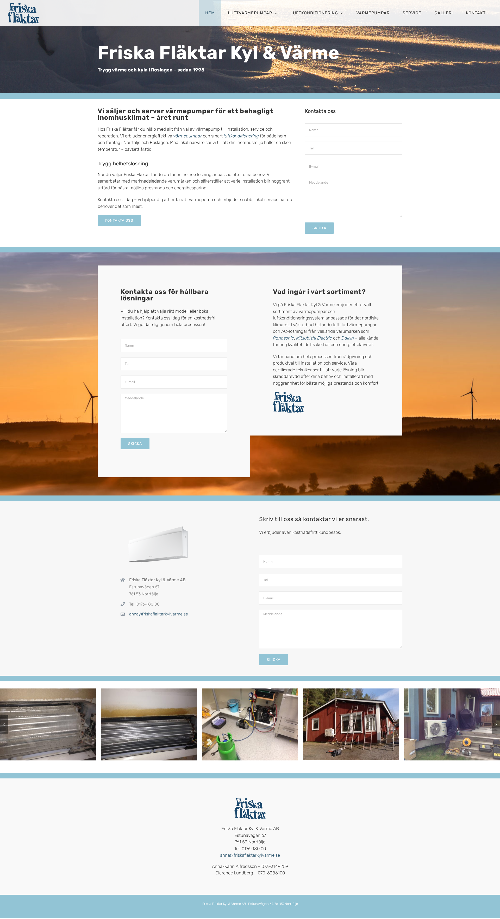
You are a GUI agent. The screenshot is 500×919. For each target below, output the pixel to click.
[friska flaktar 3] (48, 724)
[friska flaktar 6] (351, 724)
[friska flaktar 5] (250, 724)
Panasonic (283, 338)
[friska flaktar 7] (452, 724)
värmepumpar (188, 135)
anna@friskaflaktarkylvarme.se (158, 614)
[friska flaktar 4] (149, 724)
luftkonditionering (242, 135)
